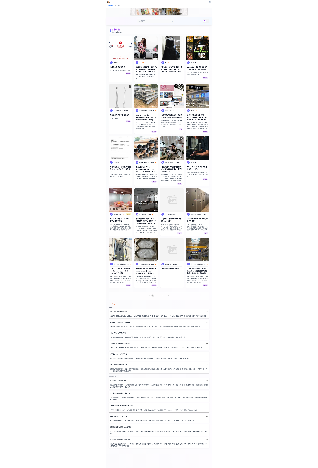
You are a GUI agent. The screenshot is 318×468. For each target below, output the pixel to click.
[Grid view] (204, 21)
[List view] (207, 21)
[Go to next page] (168, 295)
